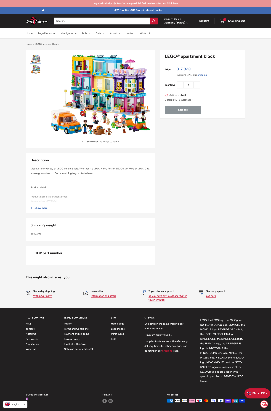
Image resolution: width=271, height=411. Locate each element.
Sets (98, 33)
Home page (117, 323)
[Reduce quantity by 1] (180, 85)
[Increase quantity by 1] (197, 85)
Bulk (84, 33)
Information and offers (103, 295)
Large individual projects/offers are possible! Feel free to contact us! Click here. (135, 3)
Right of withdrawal (75, 343)
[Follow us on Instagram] (110, 401)
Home (29, 33)
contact (130, 33)
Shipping (202, 75)
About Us (115, 33)
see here (211, 295)
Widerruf (145, 33)
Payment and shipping (76, 333)
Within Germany (42, 295)
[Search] (154, 21)
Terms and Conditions (76, 328)
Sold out (183, 109)
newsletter (32, 338)
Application (32, 343)
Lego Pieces (45, 33)
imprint (68, 323)
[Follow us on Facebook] (104, 401)
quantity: (170, 84)
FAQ (28, 323)
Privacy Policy (72, 338)
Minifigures (67, 33)
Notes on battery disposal (78, 349)
